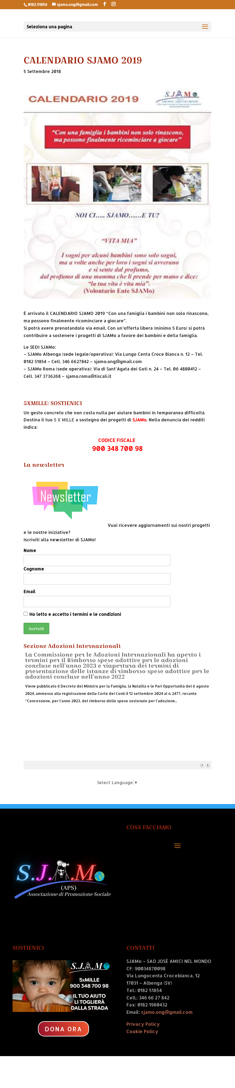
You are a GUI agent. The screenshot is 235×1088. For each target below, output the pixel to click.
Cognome (34, 568)
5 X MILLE (64, 419)
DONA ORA (63, 1029)
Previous (202, 765)
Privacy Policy (143, 1024)
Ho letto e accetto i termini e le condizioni (75, 614)
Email (29, 591)
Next (207, 765)
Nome (30, 550)
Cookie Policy (142, 1031)
